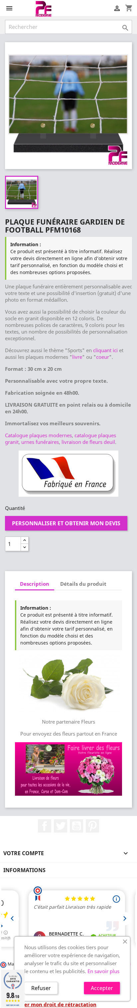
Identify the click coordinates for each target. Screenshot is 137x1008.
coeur (102, 356)
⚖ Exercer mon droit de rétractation (50, 1004)
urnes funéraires (40, 442)
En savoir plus (103, 971)
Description (34, 583)
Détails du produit (83, 583)
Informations (24, 870)
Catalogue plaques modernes (38, 435)
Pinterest (92, 826)
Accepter (102, 988)
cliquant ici (105, 350)
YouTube (76, 826)
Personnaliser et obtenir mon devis (66, 523)
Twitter (60, 826)
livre (77, 356)
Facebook (44, 826)
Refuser (41, 988)
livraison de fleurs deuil (88, 442)
